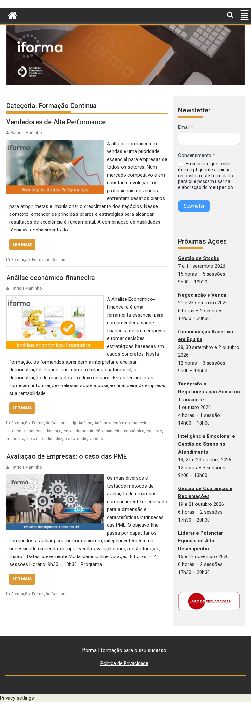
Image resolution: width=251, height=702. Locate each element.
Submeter (194, 206)
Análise (85, 423)
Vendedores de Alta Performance (56, 122)
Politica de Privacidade (124, 663)
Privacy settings (17, 698)
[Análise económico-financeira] (55, 299)
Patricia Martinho (26, 132)
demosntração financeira (99, 431)
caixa (69, 431)
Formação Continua (50, 259)
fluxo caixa (36, 439)
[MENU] (244, 15)
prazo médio (76, 439)
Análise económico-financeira (50, 278)
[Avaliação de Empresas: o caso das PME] (55, 478)
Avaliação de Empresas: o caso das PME (66, 456)
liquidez (55, 439)
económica (134, 431)
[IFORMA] (12, 14)
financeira (15, 439)
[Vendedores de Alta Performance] (55, 143)
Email (185, 127)
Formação (20, 259)
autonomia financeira (25, 431)
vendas (96, 439)
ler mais (22, 244)
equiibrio (154, 431)
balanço (54, 431)
